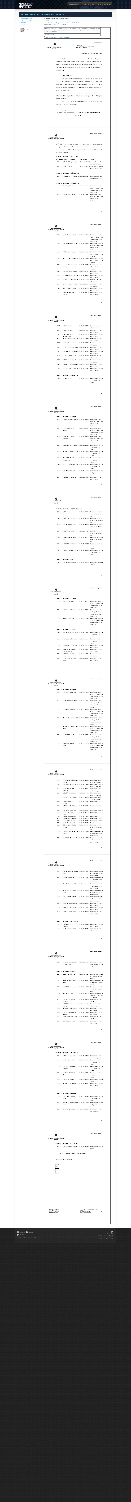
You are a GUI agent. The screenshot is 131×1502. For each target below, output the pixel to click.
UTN (26, 5)
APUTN (22, 1235)
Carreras (85, 4)
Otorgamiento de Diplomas (63, 23)
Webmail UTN (21, 1237)
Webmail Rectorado (30, 1237)
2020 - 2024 (75, 23)
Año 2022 (55, 24)
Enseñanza (51, 23)
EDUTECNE (31, 1232)
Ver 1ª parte (27, 30)
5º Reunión (63, 24)
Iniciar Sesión (24, 25)
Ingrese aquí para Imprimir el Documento (57, 37)
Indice (50, 24)
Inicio (45, 23)
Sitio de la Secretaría (26, 18)
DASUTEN (22, 1232)
